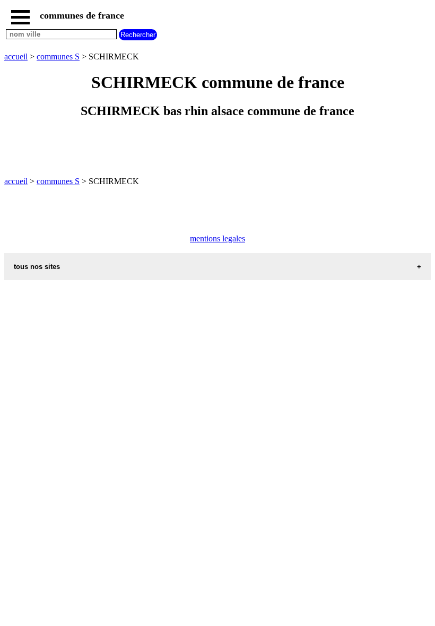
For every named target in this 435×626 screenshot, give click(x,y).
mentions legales (217, 238)
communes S (58, 56)
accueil (16, 56)
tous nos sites (37, 267)
